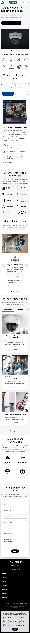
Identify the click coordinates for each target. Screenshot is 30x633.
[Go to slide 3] (16, 50)
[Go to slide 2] (14, 50)
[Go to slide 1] (11, 50)
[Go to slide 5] (18, 291)
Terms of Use (11, 621)
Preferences (9, 627)
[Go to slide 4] (19, 50)
